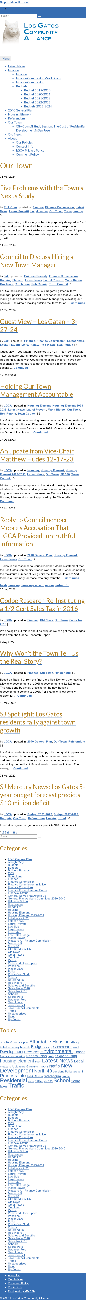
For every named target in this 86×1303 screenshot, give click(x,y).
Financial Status (18, 892)
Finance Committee (20, 887)
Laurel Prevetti (19, 211)
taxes (4, 1086)
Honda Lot (14, 906)
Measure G (15, 943)
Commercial (62, 1047)
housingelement (32, 585)
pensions (58, 1071)
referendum (52, 1076)
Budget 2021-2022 (39, 814)
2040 (2, 1042)
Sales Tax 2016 (17, 991)
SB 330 (65, 474)
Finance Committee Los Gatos (27, 890)
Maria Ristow (73, 280)
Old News (46, 620)
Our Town (56, 211)
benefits (25, 1047)
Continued (78, 303)
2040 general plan (17, 1042)
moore (49, 585)
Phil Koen (10, 207)
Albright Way (16, 862)
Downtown (31, 1052)
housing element (17, 1060)
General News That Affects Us (27, 895)
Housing (33, 470)
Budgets (6, 818)
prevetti (78, 1071)
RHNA (31, 1081)
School (61, 1080)
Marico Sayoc (16, 937)
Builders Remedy (35, 276)
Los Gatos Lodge (19, 935)
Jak (6, 276)
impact (38, 1061)
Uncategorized (56, 818)
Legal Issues (39, 211)
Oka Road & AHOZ (20, 949)
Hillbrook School (18, 901)
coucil (76, 1047)
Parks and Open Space (22, 963)
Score (75, 1081)
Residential (13, 1080)
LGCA (8, 405)
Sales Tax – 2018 (19, 988)
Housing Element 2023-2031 (26, 915)
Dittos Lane (15, 876)
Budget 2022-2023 (66, 814)
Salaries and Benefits (21, 985)
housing (14, 585)
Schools (13, 993)
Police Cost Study (19, 974)
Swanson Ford (17, 999)
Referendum (63, 672)
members (34, 1066)
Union (11, 1016)
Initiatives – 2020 (18, 918)
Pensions (14, 965)
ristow (39, 1081)
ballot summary (9, 1047)
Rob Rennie (39, 284)
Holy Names (15, 904)
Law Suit (13, 926)
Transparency (73, 211)
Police (12, 971)
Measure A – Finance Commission (29, 940)
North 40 (13, 946)
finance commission (12, 1056)
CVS (11, 873)
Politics (12, 977)
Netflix (54, 1066)
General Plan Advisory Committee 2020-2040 (36, 898)
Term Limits (15, 1002)
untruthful (62, 585)
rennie (66, 1076)
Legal (79, 1061)
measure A (7, 1066)
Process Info (13, 1075)
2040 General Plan (39, 555)
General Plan (36, 1056)
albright (75, 1042)
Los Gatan (14, 932)
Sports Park (15, 996)
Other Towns (16, 954)
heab (3, 585)
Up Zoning (14, 1019)
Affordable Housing (49, 1041)
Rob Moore (22, 284)
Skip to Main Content (14, 2)
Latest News (33, 280)
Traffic (12, 1010)
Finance (38, 207)
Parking (13, 960)
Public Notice (35, 1076)
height (59, 1056)
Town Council (58, 284)
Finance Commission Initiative (27, 884)
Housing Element (11, 280)
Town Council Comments (23, 1008)
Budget (37, 1046)
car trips (48, 1047)
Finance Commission (59, 207)
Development (11, 1051)
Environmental (56, 1051)
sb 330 (48, 1081)
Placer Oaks (15, 968)
